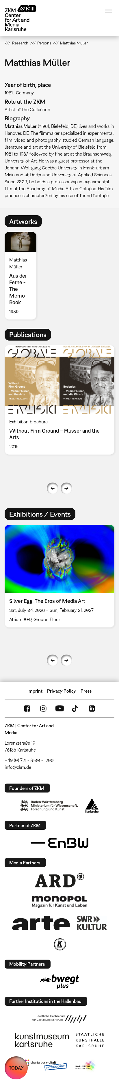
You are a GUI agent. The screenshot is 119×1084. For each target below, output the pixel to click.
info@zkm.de (18, 767)
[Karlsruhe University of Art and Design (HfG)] (59, 1018)
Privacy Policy (61, 691)
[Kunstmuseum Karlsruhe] (42, 1040)
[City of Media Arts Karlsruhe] (85, 1066)
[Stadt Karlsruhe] (92, 805)
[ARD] (59, 880)
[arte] (41, 923)
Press (86, 691)
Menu (108, 11)
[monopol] (59, 901)
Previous (52, 488)
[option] (23, 275)
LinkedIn (92, 708)
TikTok (75, 708)
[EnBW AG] (59, 843)
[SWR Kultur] (92, 923)
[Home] (25, 18)
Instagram (43, 708)
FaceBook (27, 708)
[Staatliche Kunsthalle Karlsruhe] (90, 1040)
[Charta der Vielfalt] (44, 1066)
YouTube (59, 708)
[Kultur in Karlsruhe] (59, 944)
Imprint (34, 691)
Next (66, 488)
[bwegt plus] (59, 981)
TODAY (16, 1067)
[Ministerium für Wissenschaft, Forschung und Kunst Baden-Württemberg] (49, 805)
